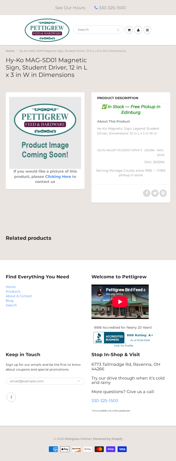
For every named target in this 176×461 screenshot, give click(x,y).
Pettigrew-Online (78, 439)
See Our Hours (70, 7)
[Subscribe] (78, 381)
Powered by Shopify (108, 439)
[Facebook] (11, 397)
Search (11, 305)
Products (13, 291)
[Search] (118, 30)
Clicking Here (58, 176)
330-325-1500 (112, 7)
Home (10, 51)
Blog (10, 301)
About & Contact (19, 296)
